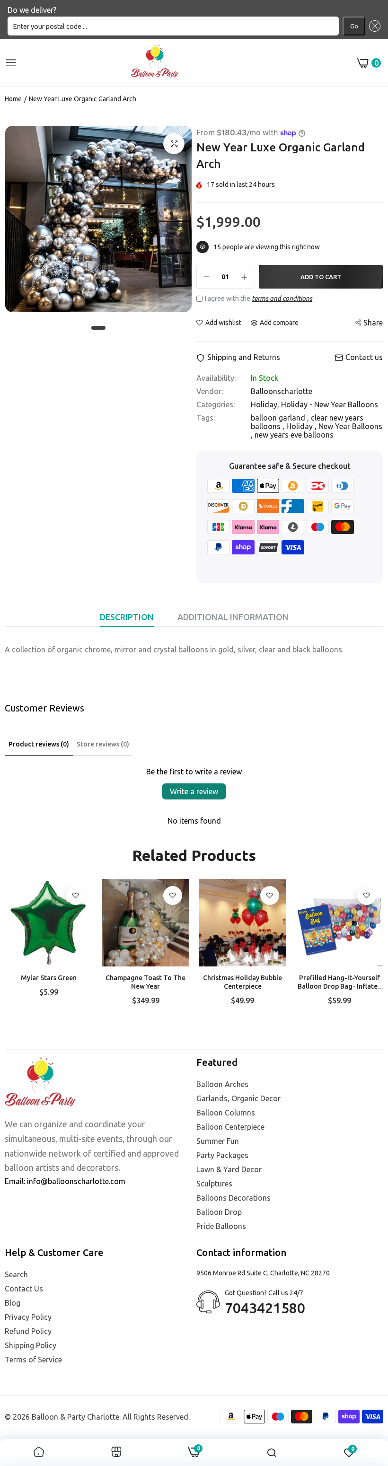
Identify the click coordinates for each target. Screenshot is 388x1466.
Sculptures (214, 1183)
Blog (12, 1303)
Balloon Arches (222, 1084)
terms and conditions (282, 298)
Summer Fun (217, 1141)
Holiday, (266, 404)
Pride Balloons (221, 1226)
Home (13, 99)
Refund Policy (28, 1331)
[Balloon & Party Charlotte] (154, 62)
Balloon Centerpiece (230, 1127)
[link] (75, 895)
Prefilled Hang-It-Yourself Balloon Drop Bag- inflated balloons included (340, 982)
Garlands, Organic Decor (238, 1098)
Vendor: (209, 391)
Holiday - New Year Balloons (329, 404)
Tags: (205, 417)
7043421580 (265, 1308)
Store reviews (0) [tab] (103, 744)
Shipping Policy (30, 1345)
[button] (372, 26)
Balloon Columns (225, 1112)
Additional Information (233, 617)
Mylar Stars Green (49, 978)
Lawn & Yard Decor (229, 1169)
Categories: (215, 404)
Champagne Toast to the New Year (145, 982)
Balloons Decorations (233, 1198)
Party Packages (222, 1155)
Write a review (194, 791)
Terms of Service (33, 1359)
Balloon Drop (219, 1212)
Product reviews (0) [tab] (39, 744)
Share (373, 322)
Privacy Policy (28, 1317)
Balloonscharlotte (281, 391)
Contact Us (24, 1288)
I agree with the (258, 298)
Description (127, 617)
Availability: (216, 378)
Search (16, 1274)
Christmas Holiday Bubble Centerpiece (242, 982)
